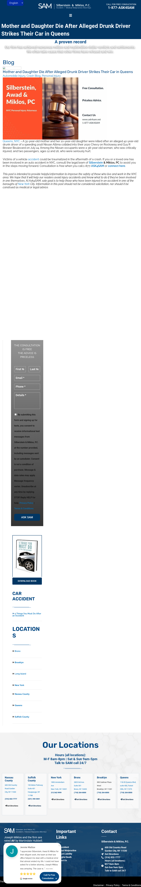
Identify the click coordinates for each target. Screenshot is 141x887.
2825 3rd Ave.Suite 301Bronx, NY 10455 (80, 785)
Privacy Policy (26, 503)
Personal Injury (51, 75)
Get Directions (35, 806)
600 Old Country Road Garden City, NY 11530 (11, 788)
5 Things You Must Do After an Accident (26, 614)
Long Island (20, 674)
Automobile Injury (14, 75)
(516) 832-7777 (11, 799)
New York (24, 184)
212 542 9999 (56, 792)
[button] (70, 15)
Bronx (18, 651)
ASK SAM (27, 517)
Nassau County (21, 694)
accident (33, 159)
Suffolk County (21, 717)
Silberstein (96, 162)
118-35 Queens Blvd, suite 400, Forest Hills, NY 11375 (128, 785)
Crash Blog (33, 75)
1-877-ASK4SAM (121, 8)
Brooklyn (19, 662)
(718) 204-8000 (80, 792)
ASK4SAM (97, 166)
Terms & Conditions (23, 508)
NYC (17, 141)
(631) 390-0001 (34, 799)
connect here (116, 166)
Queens (8, 141)
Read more (49, 868)
